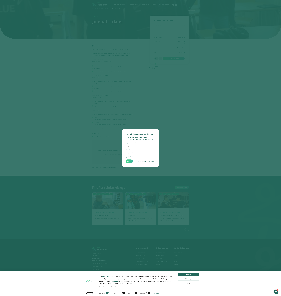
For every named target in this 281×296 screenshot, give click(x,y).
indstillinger (115, 281)
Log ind (129, 161)
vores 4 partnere (106, 276)
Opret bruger (141, 161)
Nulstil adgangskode (151, 161)
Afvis (188, 283)
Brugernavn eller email (131, 143)
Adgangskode (129, 150)
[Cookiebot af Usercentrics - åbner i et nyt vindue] (89, 293)
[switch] (123, 293)
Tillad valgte (189, 278)
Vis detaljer (156, 293)
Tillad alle (188, 274)
